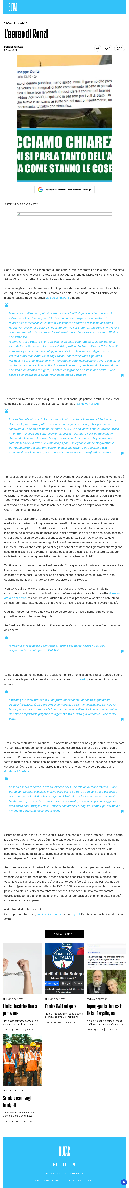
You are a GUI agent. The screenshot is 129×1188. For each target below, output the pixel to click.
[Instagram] (55, 1164)
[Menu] (117, 7)
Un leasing (81, 679)
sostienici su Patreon (50, 914)
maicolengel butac (13, 46)
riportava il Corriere (16, 771)
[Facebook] (64, 1164)
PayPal (75, 914)
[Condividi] (97, 48)
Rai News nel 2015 (88, 403)
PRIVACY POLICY (54, 1173)
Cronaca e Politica (13, 999)
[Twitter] (74, 1164)
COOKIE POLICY (76, 1173)
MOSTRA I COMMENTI (64, 934)
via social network (57, 297)
